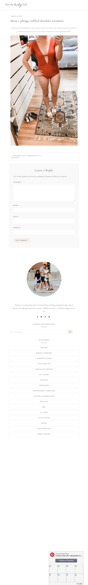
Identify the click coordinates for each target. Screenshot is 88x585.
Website (16, 227)
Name (16, 205)
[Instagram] (50, 317)
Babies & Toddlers (44, 353)
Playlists (44, 401)
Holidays (44, 380)
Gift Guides (44, 374)
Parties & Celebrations (44, 396)
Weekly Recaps (44, 434)
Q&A (44, 407)
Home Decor (44, 385)
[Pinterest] (46, 317)
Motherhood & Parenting (44, 391)
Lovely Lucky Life (16, 5)
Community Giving (44, 358)
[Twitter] (42, 317)
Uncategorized (44, 428)
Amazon (44, 347)
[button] (82, 4)
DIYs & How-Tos (44, 364)
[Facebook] (38, 317)
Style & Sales (44, 418)
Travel (44, 423)
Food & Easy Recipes (44, 369)
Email (16, 216)
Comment (17, 182)
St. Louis (44, 412)
